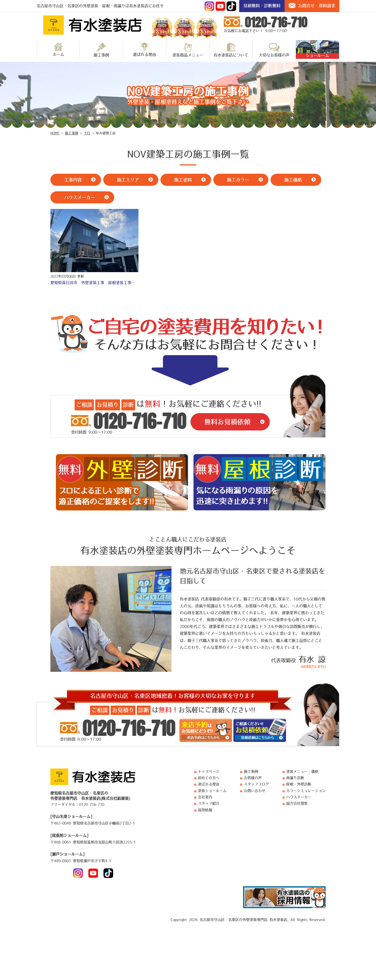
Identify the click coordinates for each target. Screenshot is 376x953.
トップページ (208, 771)
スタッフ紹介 (208, 803)
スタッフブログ (256, 784)
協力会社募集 (297, 803)
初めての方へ (208, 778)
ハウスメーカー (298, 797)
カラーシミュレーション (306, 790)
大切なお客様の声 (274, 55)
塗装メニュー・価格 (302, 771)
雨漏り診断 (295, 778)
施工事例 (101, 55)
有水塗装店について (231, 55)
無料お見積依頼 (227, 421)
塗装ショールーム (212, 790)
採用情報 (205, 810)
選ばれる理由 (144, 54)
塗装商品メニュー (187, 55)
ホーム (58, 54)
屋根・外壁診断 (298, 784)
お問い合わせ (254, 790)
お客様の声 (253, 778)
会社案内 (205, 797)
